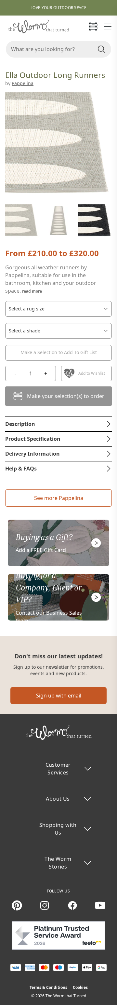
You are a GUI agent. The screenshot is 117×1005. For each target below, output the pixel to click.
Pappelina (22, 83)
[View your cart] (93, 26)
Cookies (80, 987)
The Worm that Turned (66, 996)
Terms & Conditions (48, 987)
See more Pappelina (58, 498)
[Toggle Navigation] (107, 26)
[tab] (58, 424)
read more (32, 291)
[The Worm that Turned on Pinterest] (17, 905)
